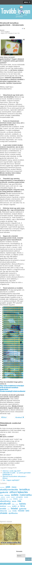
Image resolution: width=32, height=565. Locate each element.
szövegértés (19, 497)
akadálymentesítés (9, 489)
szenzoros (2, 487)
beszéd (13, 497)
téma (22, 505)
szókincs (3, 497)
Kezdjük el (7, 31)
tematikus (24, 489)
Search (28, 559)
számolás (9, 506)
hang (13, 504)
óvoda (14, 511)
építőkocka (13, 513)
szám (14, 506)
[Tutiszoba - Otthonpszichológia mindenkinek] (10, 534)
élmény (15, 499)
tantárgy (7, 495)
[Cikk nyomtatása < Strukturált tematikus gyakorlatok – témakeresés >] (24, 28)
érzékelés (8, 497)
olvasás (10, 499)
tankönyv (3, 506)
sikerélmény (5, 501)
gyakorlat (4, 492)
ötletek (14, 487)
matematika (26, 494)
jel (18, 506)
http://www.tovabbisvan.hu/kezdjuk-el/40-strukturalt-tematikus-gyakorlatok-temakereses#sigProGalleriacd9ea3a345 (13, 388)
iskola (14, 501)
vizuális (26, 497)
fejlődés (22, 503)
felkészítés (3, 511)
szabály (20, 499)
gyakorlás (22, 508)
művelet (21, 510)
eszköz (9, 508)
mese (1, 495)
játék (8, 486)
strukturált (5, 503)
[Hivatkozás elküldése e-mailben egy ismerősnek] (22, 28)
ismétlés (3, 508)
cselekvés (2, 499)
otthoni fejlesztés (18, 492)
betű (27, 510)
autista (14, 494)
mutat (9, 511)
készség (17, 504)
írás (7, 499)
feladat (14, 508)
